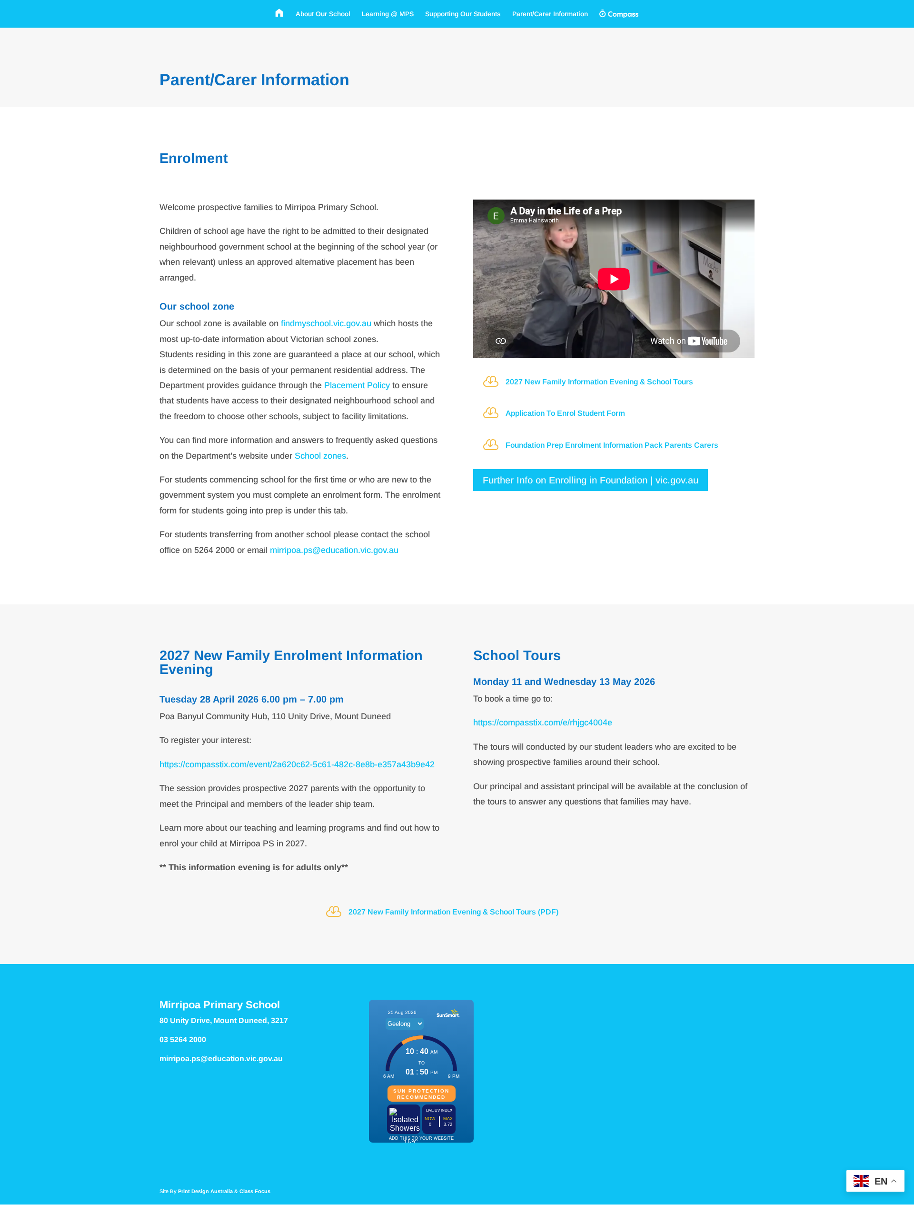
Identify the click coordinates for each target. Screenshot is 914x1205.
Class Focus (254, 1191)
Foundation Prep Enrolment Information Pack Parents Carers (612, 445)
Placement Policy (357, 385)
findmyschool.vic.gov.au (326, 323)
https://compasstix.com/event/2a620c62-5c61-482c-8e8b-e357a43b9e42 (297, 764)
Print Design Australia (205, 1191)
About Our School (323, 14)
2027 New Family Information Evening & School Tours (599, 382)
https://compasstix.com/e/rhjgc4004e (542, 722)
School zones (320, 456)
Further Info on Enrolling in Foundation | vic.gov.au (590, 480)
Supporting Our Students (463, 14)
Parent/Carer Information (550, 14)
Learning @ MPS (388, 14)
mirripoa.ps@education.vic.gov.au (334, 550)
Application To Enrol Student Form (565, 413)
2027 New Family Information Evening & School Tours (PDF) (453, 912)
